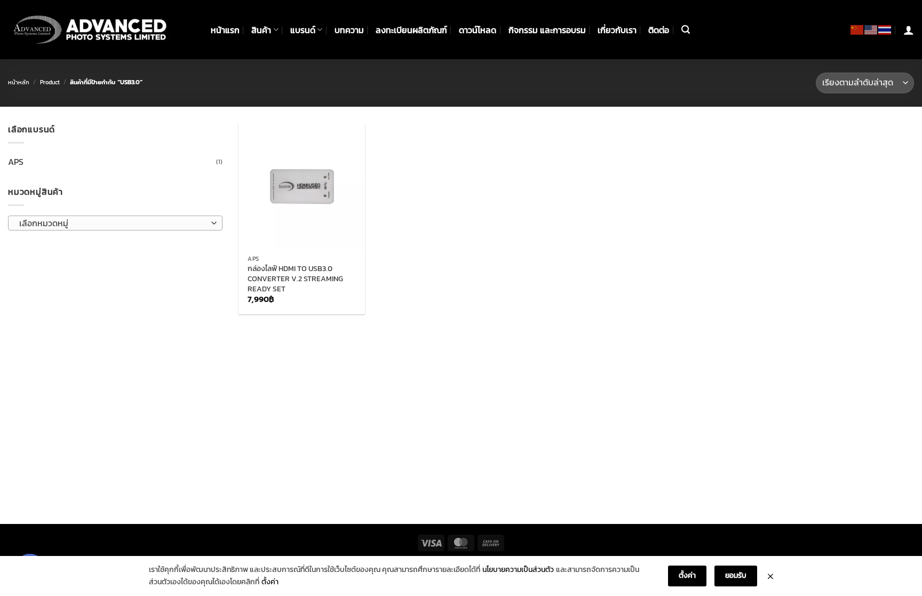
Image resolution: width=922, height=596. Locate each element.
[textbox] (113, 223)
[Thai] (885, 29)
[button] (685, 29)
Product (50, 82)
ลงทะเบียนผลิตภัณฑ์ (411, 29)
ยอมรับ (735, 575)
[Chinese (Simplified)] (857, 29)
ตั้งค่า (270, 581)
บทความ (349, 29)
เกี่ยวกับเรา (617, 29)
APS (15, 161)
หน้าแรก (225, 29)
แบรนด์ (302, 29)
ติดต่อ (658, 29)
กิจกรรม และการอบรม (547, 29)
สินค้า (261, 29)
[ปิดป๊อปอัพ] (770, 576)
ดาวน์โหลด (477, 29)
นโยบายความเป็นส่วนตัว (518, 569)
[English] (871, 29)
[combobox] (115, 223)
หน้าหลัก (18, 82)
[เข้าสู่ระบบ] (908, 30)
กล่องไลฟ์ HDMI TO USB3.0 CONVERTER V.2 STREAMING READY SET (295, 278)
